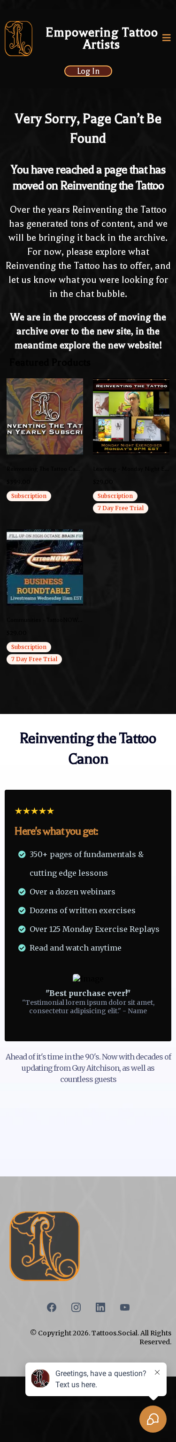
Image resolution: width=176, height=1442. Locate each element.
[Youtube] (125, 1307)
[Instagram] (76, 1307)
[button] (166, 38)
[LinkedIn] (100, 1307)
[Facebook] (51, 1307)
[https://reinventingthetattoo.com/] (18, 38)
